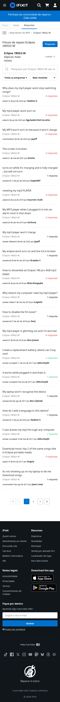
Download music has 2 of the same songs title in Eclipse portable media (29, 450)
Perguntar (50, 44)
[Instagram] (24, 654)
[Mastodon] (36, 654)
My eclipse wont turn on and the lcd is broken (29, 251)
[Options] (4, 33)
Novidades (36, 541)
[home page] (19, 5)
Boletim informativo (12, 555)
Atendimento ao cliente (14, 541)
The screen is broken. (14, 149)
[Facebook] (12, 654)
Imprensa (36, 536)
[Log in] (55, 5)
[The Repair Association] (54, 654)
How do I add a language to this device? (25, 410)
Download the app (42, 570)
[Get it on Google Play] (43, 587)
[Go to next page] (40, 501)
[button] (39, 5)
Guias (16, 25)
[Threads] (48, 654)
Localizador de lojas (41, 555)
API (4, 560)
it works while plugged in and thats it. (24, 372)
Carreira (6, 550)
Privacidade (8, 581)
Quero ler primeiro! (15, 629)
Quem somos (9, 536)
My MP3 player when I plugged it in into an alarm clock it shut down (27, 211)
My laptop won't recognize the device (24, 391)
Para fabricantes (39, 560)
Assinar (30, 623)
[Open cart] (47, 5)
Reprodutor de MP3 (20, 32)
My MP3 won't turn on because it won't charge (29, 129)
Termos (6, 586)
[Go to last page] (47, 501)
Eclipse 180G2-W (42, 32)
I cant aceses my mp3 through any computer (28, 429)
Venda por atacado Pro (43, 550)
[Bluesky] (42, 654)
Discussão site (9, 546)
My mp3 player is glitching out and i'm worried (29, 331)
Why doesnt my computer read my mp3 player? (30, 293)
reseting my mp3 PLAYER (16, 190)
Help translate (27, 644)
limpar (48, 56)
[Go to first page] (13, 501)
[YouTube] (30, 654)
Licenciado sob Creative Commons (30, 690)
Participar (36, 546)
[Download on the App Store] (42, 577)
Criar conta (30, 17)
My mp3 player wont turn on (19, 111)
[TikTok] (6, 654)
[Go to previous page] (20, 501)
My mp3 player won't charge (19, 232)
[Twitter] (18, 654)
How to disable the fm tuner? (19, 312)
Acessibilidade (9, 576)
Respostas (29, 25)
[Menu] (4, 5)
